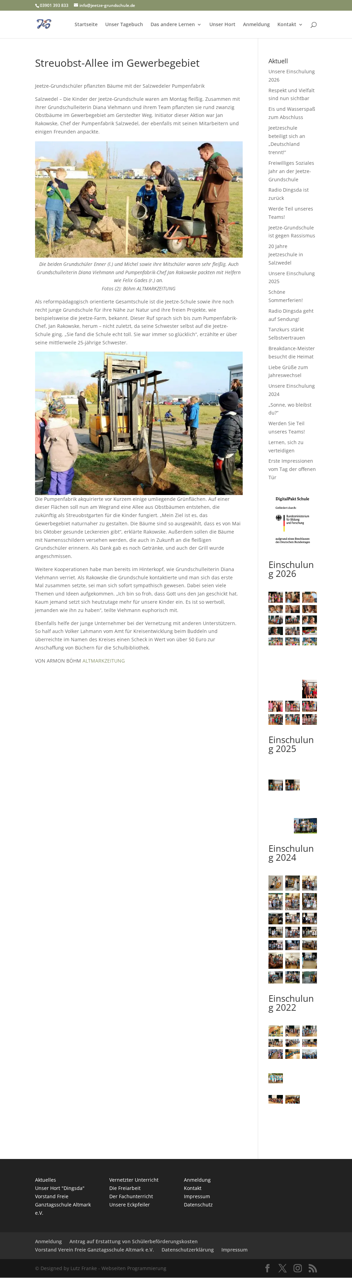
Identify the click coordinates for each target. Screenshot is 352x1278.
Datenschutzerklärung (188, 1249)
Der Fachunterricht (131, 1196)
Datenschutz (198, 1204)
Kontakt (286, 25)
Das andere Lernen (173, 25)
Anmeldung (256, 25)
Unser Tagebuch (124, 25)
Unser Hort (222, 25)
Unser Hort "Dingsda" (60, 1188)
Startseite (86, 25)
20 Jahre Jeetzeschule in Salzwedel (285, 254)
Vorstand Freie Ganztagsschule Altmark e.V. (63, 1204)
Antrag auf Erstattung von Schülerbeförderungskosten (133, 1241)
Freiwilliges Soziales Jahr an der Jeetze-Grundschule (291, 171)
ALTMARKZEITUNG (103, 660)
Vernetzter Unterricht (133, 1180)
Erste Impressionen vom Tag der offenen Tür (292, 469)
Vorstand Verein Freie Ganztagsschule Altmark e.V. (94, 1249)
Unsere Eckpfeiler (129, 1204)
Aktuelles (45, 1180)
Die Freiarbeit (125, 1188)
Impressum (197, 1196)
